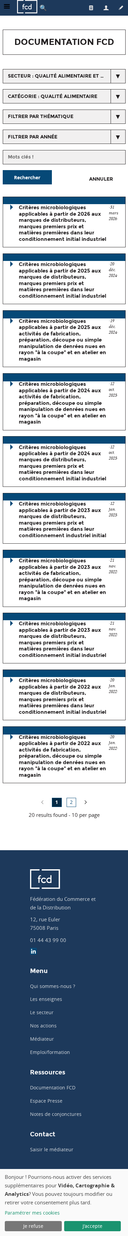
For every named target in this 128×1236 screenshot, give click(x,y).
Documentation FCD (52, 1087)
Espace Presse (46, 1101)
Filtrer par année (32, 137)
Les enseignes (46, 999)
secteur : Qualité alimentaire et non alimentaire (67, 76)
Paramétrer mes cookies (32, 1212)
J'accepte (92, 1226)
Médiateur (42, 1039)
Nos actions (43, 1025)
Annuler (101, 179)
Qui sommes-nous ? (52, 986)
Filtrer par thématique (40, 116)
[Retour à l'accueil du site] (27, 7)
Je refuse (33, 1226)
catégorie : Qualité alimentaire (52, 96)
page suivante (85, 802)
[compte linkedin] (33, 952)
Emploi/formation (50, 1052)
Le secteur (42, 1012)
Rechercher (27, 177)
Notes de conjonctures (56, 1114)
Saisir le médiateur (51, 1149)
